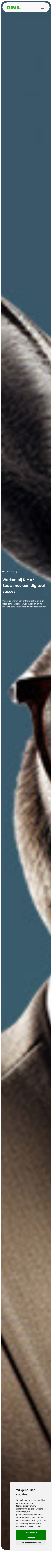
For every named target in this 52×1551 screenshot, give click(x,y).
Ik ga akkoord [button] (31, 1532)
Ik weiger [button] (31, 1537)
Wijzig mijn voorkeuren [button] (31, 1542)
